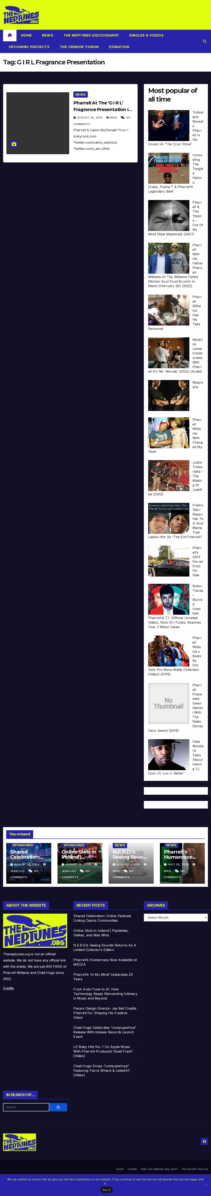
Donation (118, 47)
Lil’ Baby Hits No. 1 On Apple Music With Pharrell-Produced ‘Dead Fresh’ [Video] (103, 1051)
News (47, 35)
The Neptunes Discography (90, 35)
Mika (114, 117)
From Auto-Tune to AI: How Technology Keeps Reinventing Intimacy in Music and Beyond (105, 993)
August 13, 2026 (27, 864)
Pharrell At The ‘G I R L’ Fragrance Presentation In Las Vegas (102, 109)
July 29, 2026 (179, 864)
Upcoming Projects (28, 47)
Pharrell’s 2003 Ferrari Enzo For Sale (197, 561)
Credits (8, 988)
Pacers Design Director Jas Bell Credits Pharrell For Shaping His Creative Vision (104, 1013)
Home (26, 35)
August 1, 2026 (129, 864)
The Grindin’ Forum (79, 47)
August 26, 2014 (90, 117)
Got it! (106, 1189)
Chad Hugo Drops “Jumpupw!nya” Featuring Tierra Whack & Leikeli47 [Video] (101, 1070)
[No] (206, 1185)
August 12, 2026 (79, 864)
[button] (204, 41)
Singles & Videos (146, 35)
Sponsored (22, 845)
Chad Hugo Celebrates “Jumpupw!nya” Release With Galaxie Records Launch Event (104, 1032)
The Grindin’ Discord (194, 1169)
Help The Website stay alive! (159, 1169)
